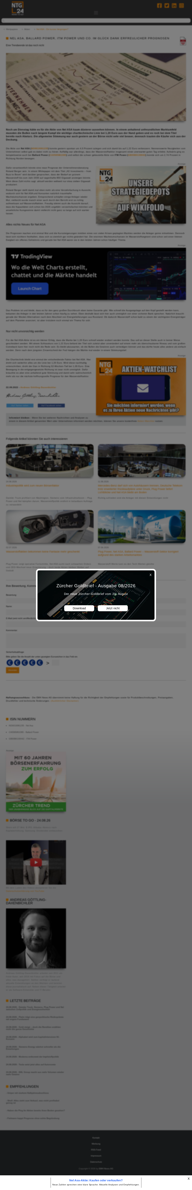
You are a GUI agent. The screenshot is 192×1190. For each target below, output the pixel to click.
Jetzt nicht (113, 608)
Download (79, 608)
